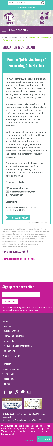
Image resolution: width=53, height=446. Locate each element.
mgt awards (8, 340)
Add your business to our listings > (19, 259)
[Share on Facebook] (27, 252)
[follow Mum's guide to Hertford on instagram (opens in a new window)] (41, 19)
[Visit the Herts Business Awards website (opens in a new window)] (33, 408)
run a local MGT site (12, 355)
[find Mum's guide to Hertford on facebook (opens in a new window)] (41, 15)
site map (6, 383)
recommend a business (13, 335)
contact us (7, 363)
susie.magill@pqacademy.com (22, 191)
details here (7, 433)
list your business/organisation (17, 345)
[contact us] (41, 23)
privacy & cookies (10, 368)
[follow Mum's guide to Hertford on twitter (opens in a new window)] (46, 15)
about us (6, 325)
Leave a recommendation (18, 217)
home (5, 320)
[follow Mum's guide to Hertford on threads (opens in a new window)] (46, 19)
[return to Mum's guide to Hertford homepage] (9, 23)
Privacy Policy (20, 307)
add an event (8, 350)
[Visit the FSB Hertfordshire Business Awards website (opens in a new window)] (12, 408)
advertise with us (26, 7)
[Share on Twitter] (23, 252)
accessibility (8, 378)
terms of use (8, 373)
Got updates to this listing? (38, 222)
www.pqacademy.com (19, 188)
